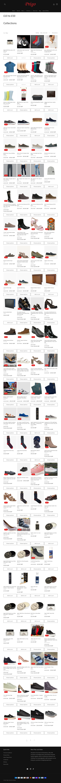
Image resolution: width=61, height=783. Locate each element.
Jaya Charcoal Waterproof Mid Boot (37, 205)
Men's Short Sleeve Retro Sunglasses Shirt (49, 233)
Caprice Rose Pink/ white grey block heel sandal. (37, 233)
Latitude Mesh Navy (21, 287)
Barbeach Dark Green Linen (49, 153)
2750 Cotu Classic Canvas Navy (23, 127)
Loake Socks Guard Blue (22, 450)
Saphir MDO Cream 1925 (49, 613)
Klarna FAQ (5, 764)
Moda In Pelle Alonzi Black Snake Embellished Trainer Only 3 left (50, 640)
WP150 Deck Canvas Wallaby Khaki (9, 154)
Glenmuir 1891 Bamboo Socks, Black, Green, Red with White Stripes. (37, 76)
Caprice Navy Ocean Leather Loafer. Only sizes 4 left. (36, 341)
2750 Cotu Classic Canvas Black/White (8, 723)
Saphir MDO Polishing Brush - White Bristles (37, 128)
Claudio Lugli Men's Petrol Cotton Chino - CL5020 (36, 397)
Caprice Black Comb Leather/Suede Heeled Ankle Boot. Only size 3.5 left (22, 233)
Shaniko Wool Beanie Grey (49, 178)
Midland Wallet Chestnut (36, 287)
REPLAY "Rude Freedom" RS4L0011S (8, 397)
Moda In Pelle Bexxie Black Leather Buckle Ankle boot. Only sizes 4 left (23, 534)
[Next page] (34, 740)
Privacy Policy (6, 755)
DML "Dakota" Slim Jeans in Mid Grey (50, 369)
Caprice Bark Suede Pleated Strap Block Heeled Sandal (22, 261)
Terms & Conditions (7, 752)
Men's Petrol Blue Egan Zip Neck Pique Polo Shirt (9, 76)
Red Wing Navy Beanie (35, 450)
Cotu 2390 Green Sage (7, 695)
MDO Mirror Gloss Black (35, 613)
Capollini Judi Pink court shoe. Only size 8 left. (9, 533)
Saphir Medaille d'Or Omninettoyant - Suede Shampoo (22, 587)
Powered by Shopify (12, 780)
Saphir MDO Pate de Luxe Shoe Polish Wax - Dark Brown (9, 614)
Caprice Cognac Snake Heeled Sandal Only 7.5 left (9, 506)
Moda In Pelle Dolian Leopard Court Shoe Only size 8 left (23, 696)
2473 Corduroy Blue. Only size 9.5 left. (50, 696)
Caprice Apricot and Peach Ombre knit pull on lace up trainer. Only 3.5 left (36, 478)
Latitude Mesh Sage (7, 287)
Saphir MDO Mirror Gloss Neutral (23, 613)
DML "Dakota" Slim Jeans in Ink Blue (23, 179)
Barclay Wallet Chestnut (49, 287)
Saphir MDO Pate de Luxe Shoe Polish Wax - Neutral (50, 533)
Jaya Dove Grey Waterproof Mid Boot (23, 205)
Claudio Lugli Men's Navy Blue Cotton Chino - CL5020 (50, 397)
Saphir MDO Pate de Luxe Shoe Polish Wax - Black (9, 562)
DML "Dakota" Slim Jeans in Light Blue (36, 179)
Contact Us (5, 759)
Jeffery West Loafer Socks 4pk (23, 50)
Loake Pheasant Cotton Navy (36, 505)
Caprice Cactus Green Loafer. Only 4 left (36, 261)
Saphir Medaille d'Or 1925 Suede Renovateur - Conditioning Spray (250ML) (37, 423)
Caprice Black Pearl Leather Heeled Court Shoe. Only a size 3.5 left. (9, 369)
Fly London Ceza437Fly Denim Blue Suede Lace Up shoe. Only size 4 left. (23, 423)
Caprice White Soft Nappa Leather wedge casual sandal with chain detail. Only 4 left (23, 369)
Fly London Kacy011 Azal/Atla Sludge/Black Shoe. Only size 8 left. (37, 313)
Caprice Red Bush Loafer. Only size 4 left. (50, 506)
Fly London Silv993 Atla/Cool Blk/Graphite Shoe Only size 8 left (50, 313)
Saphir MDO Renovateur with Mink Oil (9, 50)
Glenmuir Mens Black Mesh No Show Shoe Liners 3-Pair (23, 76)
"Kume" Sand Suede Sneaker (9, 232)
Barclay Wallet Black (7, 312)
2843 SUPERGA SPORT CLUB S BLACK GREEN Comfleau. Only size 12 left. (23, 723)
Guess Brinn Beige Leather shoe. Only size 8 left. (23, 667)
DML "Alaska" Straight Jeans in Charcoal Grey (9, 179)
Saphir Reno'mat (34, 586)
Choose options (37, 58)
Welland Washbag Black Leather (37, 102)
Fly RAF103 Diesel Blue (35, 561)
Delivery (5, 762)
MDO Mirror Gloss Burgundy (22, 561)
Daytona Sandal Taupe (7, 260)
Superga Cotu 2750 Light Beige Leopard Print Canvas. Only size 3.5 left (50, 423)
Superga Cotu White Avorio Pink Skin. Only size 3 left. (50, 478)
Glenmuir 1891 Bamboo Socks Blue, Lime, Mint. (9, 103)
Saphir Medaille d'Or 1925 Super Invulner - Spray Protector (9, 587)
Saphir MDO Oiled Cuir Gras (22, 638)
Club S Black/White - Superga (37, 695)
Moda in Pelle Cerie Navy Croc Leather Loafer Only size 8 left (9, 478)
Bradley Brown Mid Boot (8, 340)
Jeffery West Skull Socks (36, 638)
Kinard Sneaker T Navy (48, 667)
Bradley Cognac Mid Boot (22, 340)
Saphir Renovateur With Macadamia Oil (8, 639)
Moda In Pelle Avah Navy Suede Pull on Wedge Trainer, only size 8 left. (9, 668)
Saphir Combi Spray (48, 561)
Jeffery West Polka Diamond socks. (36, 50)
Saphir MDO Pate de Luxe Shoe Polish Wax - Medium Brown (50, 587)
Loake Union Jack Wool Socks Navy (23, 506)
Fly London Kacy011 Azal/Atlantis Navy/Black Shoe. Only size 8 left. (23, 313)
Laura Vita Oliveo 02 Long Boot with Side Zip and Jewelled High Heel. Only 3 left (9, 205)
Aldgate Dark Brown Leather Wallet (50, 103)
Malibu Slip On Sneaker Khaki (23, 153)
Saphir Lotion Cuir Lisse (35, 532)
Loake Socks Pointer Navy (8, 450)
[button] (4, 4)
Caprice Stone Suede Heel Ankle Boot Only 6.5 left (50, 451)
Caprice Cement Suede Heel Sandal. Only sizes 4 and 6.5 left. (37, 369)
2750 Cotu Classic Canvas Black (37, 722)
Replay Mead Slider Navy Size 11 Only (37, 667)
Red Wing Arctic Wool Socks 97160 (22, 103)
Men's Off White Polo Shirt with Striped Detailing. (50, 50)
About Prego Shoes (7, 757)
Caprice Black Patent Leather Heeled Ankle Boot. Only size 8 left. (50, 341)
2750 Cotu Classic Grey (48, 722)
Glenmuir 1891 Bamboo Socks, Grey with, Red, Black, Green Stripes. (50, 76)
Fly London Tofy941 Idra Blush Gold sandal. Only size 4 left (9, 423)
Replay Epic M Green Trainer (22, 477)
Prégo (7, 780)
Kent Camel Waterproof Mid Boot (49, 205)
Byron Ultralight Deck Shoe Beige (36, 154)
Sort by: (37, 32)
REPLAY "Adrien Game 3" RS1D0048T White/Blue (22, 397)
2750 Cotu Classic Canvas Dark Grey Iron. (9, 128)
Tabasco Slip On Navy (48, 260)
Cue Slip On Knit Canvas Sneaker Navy (49, 128)
